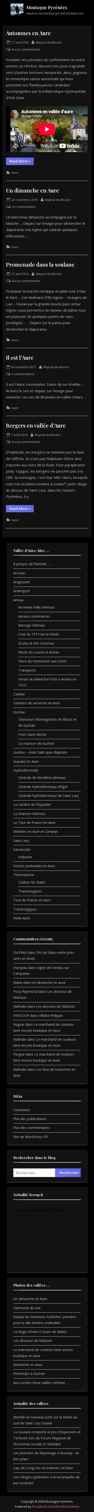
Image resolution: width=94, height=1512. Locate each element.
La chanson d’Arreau (29, 813)
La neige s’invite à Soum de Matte (40, 1331)
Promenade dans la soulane (40, 264)
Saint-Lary (21, 840)
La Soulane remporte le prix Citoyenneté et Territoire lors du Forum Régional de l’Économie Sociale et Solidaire (47, 1438)
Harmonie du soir (27, 1308)
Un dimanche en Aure (32, 190)
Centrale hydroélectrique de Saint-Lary (48, 795)
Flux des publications (29, 1118)
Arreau (18, 600)
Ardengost (21, 591)
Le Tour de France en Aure (34, 822)
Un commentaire (23, 206)
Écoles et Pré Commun (36, 643)
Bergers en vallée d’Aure (36, 425)
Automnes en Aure (28, 32)
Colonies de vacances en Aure (36, 703)
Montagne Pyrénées (46, 7)
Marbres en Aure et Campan (35, 831)
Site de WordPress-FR (30, 1136)
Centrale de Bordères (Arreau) (42, 777)
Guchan (19, 712)
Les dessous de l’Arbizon (55, 1006)
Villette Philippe (51, 1015)
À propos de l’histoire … (31, 564)
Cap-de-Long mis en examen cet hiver (43, 1468)
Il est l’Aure (20, 357)
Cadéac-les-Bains (32, 882)
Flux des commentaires (31, 1127)
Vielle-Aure (21, 918)
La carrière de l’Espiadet (32, 804)
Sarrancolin (22, 849)
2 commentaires (23, 374)
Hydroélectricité (25, 770)
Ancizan (19, 573)
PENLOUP (21, 1015)
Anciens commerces (34, 616)
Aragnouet (21, 582)
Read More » (21, 162)
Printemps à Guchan (29, 1373)
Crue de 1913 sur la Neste (38, 634)
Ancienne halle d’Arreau (36, 607)
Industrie (25, 857)
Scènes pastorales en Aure (34, 866)
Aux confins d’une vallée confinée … (41, 1382)
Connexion (21, 1110)
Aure (15, 172)
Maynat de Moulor (49, 42)
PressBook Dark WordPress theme (55, 1507)
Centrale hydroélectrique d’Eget (43, 786)
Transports (27, 670)
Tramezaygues (30, 891)
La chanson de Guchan (36, 743)
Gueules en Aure (26, 761)
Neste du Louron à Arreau (38, 652)
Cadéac (19, 694)
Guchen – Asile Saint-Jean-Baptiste (40, 752)
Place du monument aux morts (42, 661)
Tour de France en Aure (32, 900)
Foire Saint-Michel (32, 734)
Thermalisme (23, 874)
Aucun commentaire (26, 49)
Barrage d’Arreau (31, 625)
